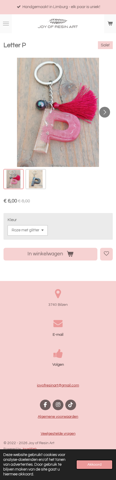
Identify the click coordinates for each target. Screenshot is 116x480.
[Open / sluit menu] (6, 23)
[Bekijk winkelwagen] (110, 23)
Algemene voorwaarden (58, 417)
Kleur (12, 220)
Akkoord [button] (94, 465)
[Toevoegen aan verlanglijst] (106, 254)
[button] (14, 179)
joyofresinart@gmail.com (58, 385)
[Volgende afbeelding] (104, 112)
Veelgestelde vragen (58, 434)
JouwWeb (29, 448)
